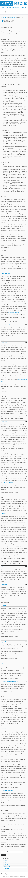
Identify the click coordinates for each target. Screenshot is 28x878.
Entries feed (6, 864)
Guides (6, 17)
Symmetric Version (6, 325)
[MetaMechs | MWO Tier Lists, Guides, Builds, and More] (14, 3)
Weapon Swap (5, 566)
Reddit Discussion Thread (7, 849)
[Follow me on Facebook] (4, 12)
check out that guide (8, 482)
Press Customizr (16, 876)
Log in (5, 862)
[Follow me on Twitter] (3, 12)
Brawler (3, 513)
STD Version (4, 584)
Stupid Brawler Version (7, 790)
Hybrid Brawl (5, 642)
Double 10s (4, 728)
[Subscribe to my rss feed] (1, 12)
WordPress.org (6, 868)
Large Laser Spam (6, 273)
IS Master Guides (13, 17)
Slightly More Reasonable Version (10, 681)
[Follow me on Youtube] (5, 12)
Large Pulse (4, 342)
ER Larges (4, 664)
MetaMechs (7, 876)
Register (5, 860)
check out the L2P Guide (14, 312)
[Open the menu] (26, 11)
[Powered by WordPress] (24, 875)
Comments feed (7, 866)
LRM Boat (4, 605)
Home (2, 17)
